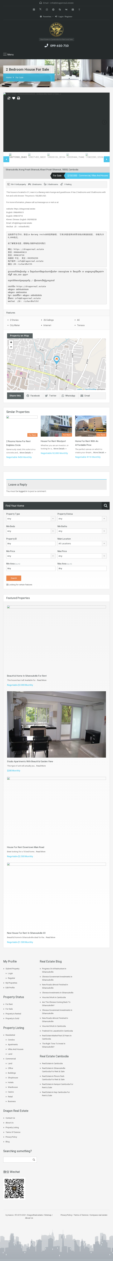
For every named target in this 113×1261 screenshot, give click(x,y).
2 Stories (14, 320)
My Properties (11, 983)
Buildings (12, 1073)
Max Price (62, 551)
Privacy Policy (11, 1137)
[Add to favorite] (13, 99)
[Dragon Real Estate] (56, 30)
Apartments (13, 1044)
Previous (8, 122)
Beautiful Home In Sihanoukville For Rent (27, 675)
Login (10, 973)
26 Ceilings (49, 320)
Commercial (11, 1059)
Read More (41, 680)
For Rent (9, 1004)
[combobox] (30, 518)
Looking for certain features (20, 585)
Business (12, 1101)
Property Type (13, 514)
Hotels (11, 1082)
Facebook (35, 396)
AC (78, 320)
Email (87, 396)
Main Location (64, 539)
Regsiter (11, 978)
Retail (10, 1097)
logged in (23, 491)
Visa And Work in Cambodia (54, 997)
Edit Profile (10, 987)
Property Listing (12, 1127)
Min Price (10, 551)
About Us (10, 1123)
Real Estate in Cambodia (52, 1063)
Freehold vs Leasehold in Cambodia (57, 1031)
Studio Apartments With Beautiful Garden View (30, 761)
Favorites (47, 16)
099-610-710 (59, 45)
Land (10, 1054)
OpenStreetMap (90, 389)
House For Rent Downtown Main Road (25, 847)
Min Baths (62, 526)
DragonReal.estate (35, 1215)
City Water (15, 325)
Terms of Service (13, 1132)
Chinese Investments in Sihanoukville (57, 993)
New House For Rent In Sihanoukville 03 (26, 933)
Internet (47, 325)
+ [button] (11, 342)
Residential (10, 1035)
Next (104, 122)
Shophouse (13, 1078)
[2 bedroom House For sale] (57, 360)
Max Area (65, 564)
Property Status (65, 514)
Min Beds (10, 526)
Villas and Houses (15, 1049)
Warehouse (13, 1087)
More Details (25, 452)
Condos (11, 1040)
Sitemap (47, 1215)
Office (10, 1068)
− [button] (11, 347)
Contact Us (10, 1118)
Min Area (13, 564)
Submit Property (12, 969)
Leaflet (79, 389)
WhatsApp (70, 396)
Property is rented (13, 1014)
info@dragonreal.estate (62, 2)
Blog (8, 1142)
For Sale (19, 77)
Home (9, 77)
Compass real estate (98, 1215)
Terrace (81, 325)
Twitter (52, 396)
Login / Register (65, 16)
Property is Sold (12, 1018)
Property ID (11, 539)
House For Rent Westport (53, 441)
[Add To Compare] (9, 98)
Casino (11, 1092)
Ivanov (11, 1215)
